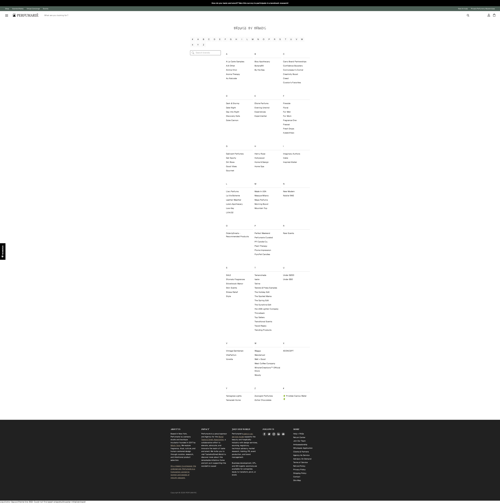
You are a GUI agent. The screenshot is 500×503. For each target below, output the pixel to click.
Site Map (297, 480)
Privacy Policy (299, 469)
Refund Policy (299, 466)
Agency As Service (301, 455)
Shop (7, 9)
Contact (296, 477)
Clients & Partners (301, 452)
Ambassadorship (300, 444)
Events (45, 9)
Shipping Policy (299, 473)
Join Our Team (299, 441)
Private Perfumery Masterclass (483, 9)
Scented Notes (18, 9)
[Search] (468, 15)
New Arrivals (463, 9)
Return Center (299, 437)
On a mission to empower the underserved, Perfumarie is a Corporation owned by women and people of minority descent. (183, 472)
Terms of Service (300, 462)
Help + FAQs (298, 434)
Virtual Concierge (33, 9)
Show (2, 251)
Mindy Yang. (176, 445)
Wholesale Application (302, 448)
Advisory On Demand (302, 459)
